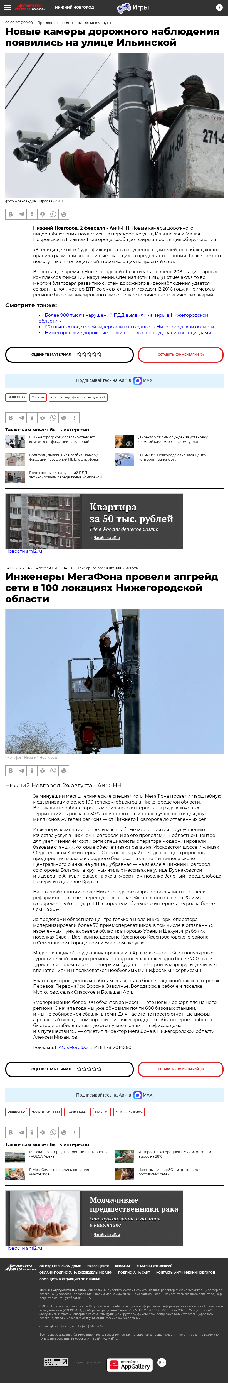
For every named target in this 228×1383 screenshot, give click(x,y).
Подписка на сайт (134, 1272)
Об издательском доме (60, 1266)
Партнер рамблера (87, 1362)
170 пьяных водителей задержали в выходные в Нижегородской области (129, 327)
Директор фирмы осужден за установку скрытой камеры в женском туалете (173, 439)
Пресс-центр (98, 1266)
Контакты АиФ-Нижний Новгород (185, 1272)
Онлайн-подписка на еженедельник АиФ (75, 1272)
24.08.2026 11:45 (18, 568)
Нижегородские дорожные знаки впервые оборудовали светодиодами (128, 332)
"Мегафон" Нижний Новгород (31, 757)
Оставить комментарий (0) (181, 355)
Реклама (122, 1266)
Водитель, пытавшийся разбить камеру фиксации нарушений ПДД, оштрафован (64, 457)
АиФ (59, 201)
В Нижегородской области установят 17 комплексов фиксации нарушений (64, 439)
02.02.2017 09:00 (19, 23)
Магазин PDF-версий (154, 1266)
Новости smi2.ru (23, 551)
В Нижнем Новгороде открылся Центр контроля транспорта (172, 457)
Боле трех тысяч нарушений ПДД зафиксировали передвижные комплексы (65, 475)
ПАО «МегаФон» (74, 1047)
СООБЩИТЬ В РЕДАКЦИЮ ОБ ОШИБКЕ (69, 1279)
